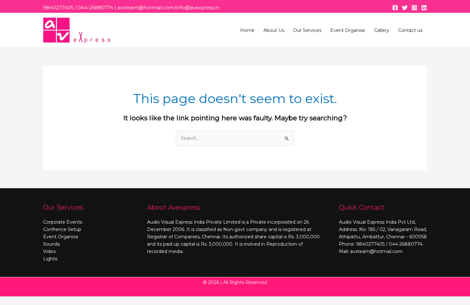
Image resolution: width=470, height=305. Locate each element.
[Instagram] (414, 8)
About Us (273, 30)
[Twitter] (405, 8)
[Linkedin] (424, 8)
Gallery (381, 30)
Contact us (410, 30)
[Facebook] (395, 8)
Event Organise (347, 30)
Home (247, 30)
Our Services (307, 30)
